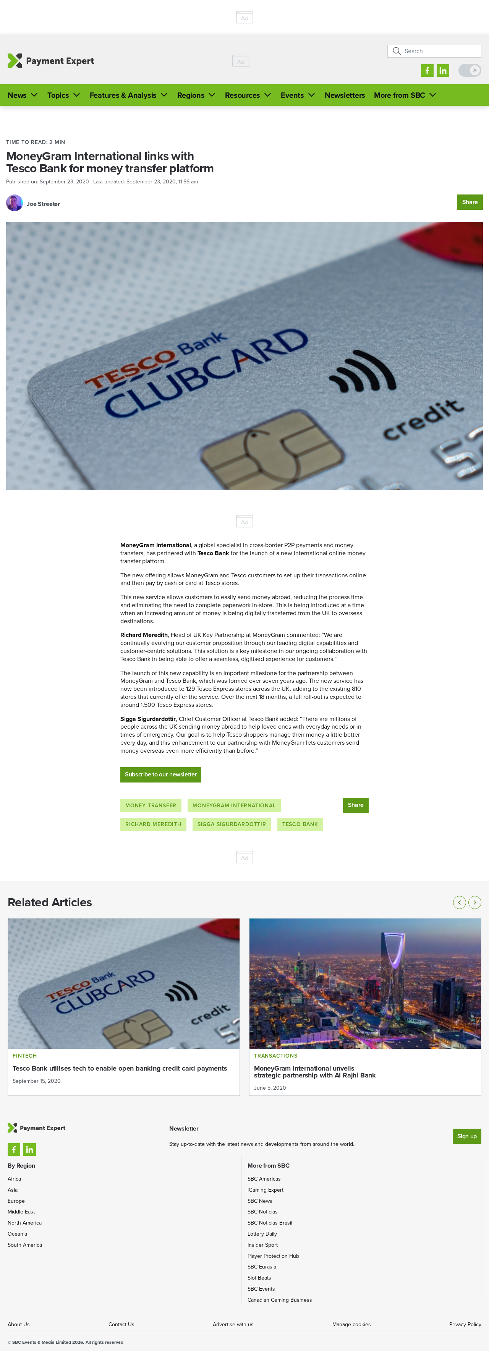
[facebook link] (427, 70)
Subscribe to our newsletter (161, 774)
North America (25, 1223)
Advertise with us (233, 1324)
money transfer (150, 806)
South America (25, 1245)
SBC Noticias (263, 1212)
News (17, 95)
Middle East (21, 1212)
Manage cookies (351, 1324)
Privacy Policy (465, 1324)
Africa (14, 1179)
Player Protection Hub (273, 1256)
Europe (16, 1201)
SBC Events (261, 1289)
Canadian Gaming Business (280, 1300)
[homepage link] (51, 60)
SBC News (260, 1201)
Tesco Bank (300, 824)
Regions (190, 95)
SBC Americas (264, 1179)
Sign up (467, 1136)
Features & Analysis (123, 95)
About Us (19, 1324)
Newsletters (345, 95)
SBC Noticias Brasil (270, 1223)
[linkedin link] (443, 70)
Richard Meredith (153, 824)
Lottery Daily (262, 1234)
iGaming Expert (265, 1190)
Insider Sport (263, 1245)
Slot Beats (259, 1278)
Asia (13, 1190)
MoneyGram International (234, 806)
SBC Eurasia (262, 1267)
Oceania (17, 1234)
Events (292, 95)
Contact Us (121, 1324)
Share (470, 202)
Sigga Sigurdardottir (232, 824)
